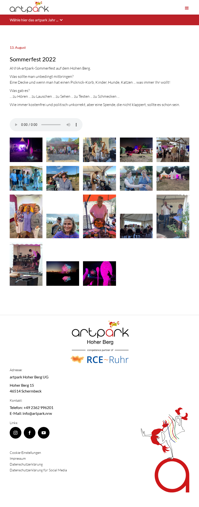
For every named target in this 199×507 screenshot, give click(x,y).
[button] (187, 7)
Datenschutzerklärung (26, 464)
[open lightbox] (26, 150)
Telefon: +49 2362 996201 (31, 407)
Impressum (18, 458)
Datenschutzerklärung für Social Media (38, 470)
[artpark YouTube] (44, 433)
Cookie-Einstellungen (25, 452)
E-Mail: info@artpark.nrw (31, 413)
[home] (29, 6)
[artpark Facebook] (29, 433)
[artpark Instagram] (15, 433)
